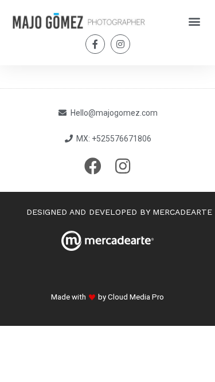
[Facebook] (92, 166)
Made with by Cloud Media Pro (107, 297)
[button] (194, 20)
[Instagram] (120, 44)
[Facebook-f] (95, 44)
